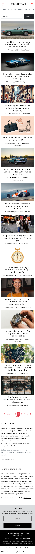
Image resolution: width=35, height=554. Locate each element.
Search (29, 16)
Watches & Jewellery (22, 9)
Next (17, 416)
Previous (7, 414)
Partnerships (28, 552)
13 (30, 414)
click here (27, 498)
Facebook (18, 538)
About (4, 548)
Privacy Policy (16, 552)
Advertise (19, 548)
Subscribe (17, 525)
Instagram (9, 538)
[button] (3, 4)
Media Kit (28, 548)
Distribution (5, 552)
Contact (11, 548)
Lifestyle (5, 9)
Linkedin (26, 538)
